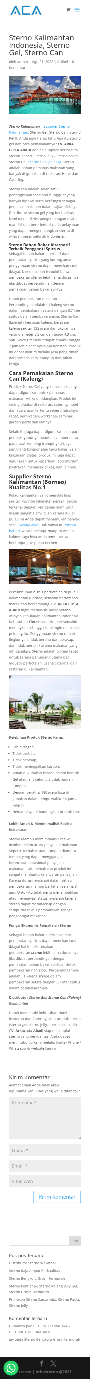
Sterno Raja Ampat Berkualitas (34, 1270)
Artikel (62, 61)
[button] (11, 1368)
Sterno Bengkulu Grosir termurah (37, 1278)
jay (11, 1339)
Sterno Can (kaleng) (44, 161)
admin (22, 61)
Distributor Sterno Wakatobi (32, 1263)
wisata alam (30, 524)
